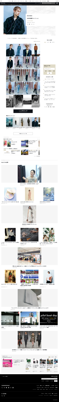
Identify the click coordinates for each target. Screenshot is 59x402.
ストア (43, 385)
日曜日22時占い (47, 385)
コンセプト (55, 393)
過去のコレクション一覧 (23, 133)
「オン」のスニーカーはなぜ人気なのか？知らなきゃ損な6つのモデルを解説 (49, 82)
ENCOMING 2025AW (28, 127)
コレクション (39, 387)
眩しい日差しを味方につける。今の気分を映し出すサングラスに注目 (49, 91)
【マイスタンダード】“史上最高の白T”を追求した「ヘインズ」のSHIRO (49, 87)
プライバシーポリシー (51, 389)
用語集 (56, 387)
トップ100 (52, 385)
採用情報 (38, 389)
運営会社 (44, 389)
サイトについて (34, 389)
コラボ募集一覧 (15, 148)
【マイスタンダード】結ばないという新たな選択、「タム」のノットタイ (49, 99)
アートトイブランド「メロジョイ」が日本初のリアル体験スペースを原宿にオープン (18, 361)
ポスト (43, 387)
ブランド (42, 393)
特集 (40, 385)
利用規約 (47, 389)
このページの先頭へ (5, 376)
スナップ (56, 385)
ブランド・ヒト (47, 387)
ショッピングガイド (41, 395)
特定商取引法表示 (55, 395)
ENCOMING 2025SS (35, 127)
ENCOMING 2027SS (9, 127)
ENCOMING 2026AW (16, 127)
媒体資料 (41, 389)
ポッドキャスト (52, 387)
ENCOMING (29, 15)
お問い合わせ (56, 389)
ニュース (38, 385)
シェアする (33, 24)
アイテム (46, 393)
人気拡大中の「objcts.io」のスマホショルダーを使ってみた (49, 95)
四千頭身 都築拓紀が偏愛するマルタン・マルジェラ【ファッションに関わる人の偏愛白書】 (50, 366)
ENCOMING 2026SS (22, 127)
